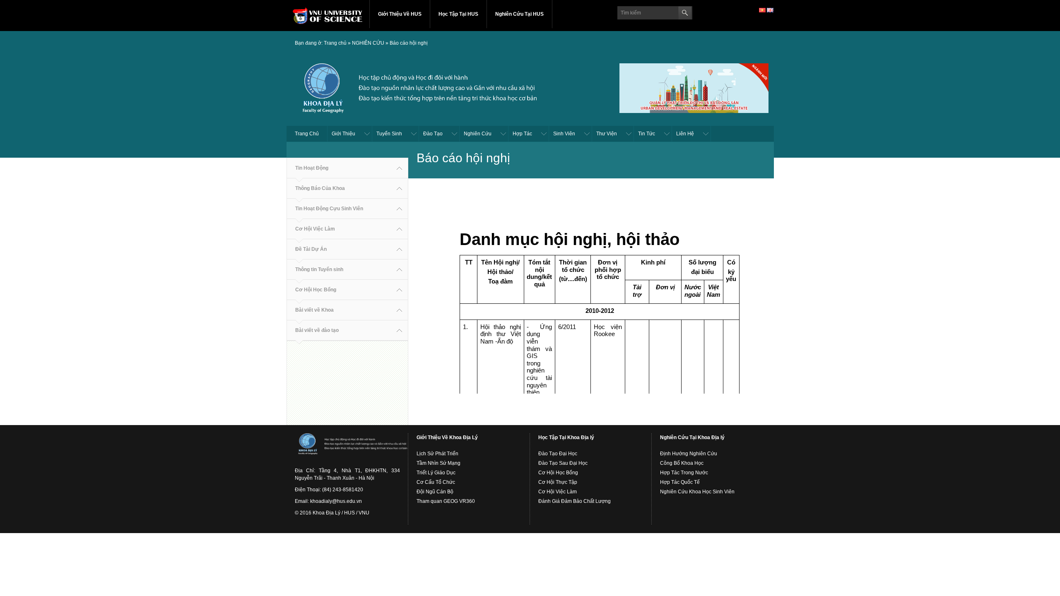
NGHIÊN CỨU (368, 43)
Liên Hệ (685, 134)
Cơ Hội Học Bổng (315, 290)
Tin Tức (646, 134)
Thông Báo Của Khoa (320, 188)
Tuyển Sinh (389, 134)
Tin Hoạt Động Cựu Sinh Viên (329, 208)
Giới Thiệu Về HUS (400, 14)
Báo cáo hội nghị (409, 43)
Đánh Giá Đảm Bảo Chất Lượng (574, 501)
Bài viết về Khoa (314, 310)
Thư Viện (606, 134)
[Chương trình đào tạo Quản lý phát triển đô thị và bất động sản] (693, 87)
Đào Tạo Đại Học (557, 454)
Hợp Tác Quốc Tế (680, 482)
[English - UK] (770, 10)
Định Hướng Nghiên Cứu (688, 454)
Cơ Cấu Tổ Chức (436, 482)
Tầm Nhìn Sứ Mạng (438, 463)
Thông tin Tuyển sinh (319, 269)
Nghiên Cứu (477, 134)
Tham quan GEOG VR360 (446, 501)
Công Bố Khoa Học (681, 463)
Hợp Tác (522, 134)
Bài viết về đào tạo (317, 330)
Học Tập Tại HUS (458, 14)
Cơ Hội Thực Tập (557, 482)
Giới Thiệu (343, 134)
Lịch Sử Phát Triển (437, 454)
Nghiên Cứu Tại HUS (519, 14)
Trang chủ (335, 43)
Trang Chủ (307, 134)
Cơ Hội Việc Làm (315, 229)
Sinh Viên (564, 134)
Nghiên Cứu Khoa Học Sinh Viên (697, 492)
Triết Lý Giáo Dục (436, 473)
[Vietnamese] (762, 10)
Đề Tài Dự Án (311, 249)
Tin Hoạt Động (311, 168)
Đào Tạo (433, 134)
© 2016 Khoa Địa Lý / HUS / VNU (332, 513)
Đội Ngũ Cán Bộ (435, 492)
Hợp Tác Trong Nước (684, 473)
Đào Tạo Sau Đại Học (563, 463)
